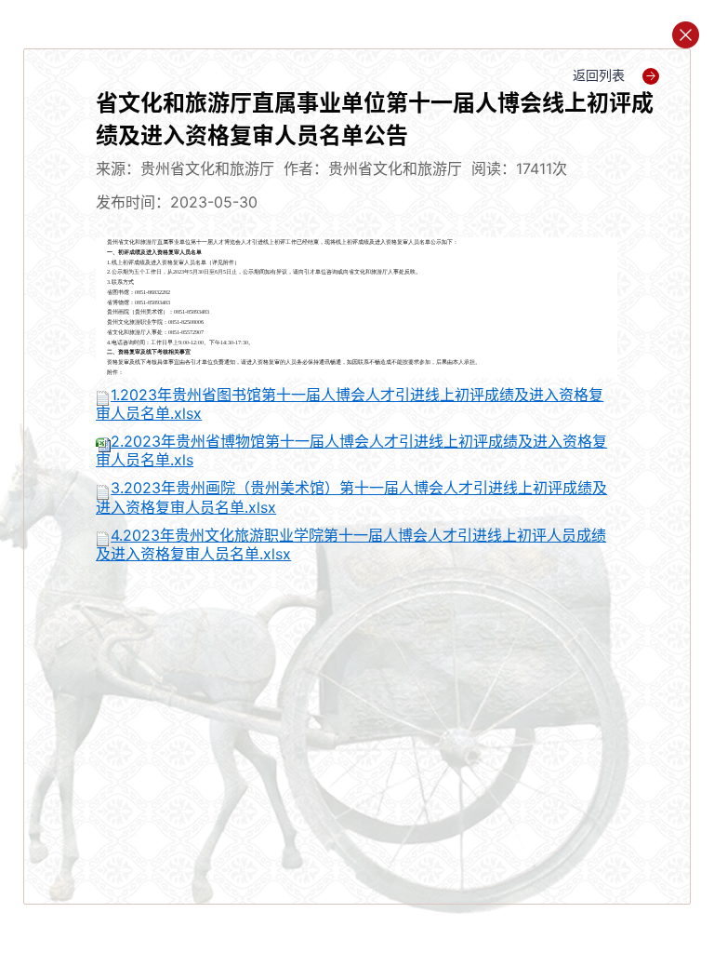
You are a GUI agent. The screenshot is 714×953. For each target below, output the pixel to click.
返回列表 (600, 75)
